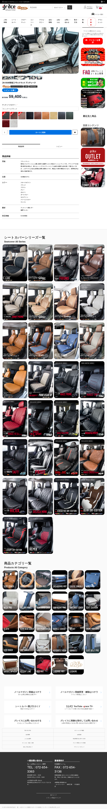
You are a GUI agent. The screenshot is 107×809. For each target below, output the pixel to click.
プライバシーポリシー (79, 747)
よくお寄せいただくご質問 (37, 764)
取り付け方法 (28, 730)
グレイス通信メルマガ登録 (79, 743)
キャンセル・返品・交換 (28, 743)
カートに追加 (40, 132)
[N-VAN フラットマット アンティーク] (40, 48)
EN (104, 1)
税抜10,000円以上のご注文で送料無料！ (17, 2)
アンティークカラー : (9, 105)
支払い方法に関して (27, 747)
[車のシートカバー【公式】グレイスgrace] (15, 7)
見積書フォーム (60, 764)
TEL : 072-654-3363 (37, 769)
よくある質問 (28, 738)
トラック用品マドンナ (53, 798)
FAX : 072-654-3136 (65, 769)
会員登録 (79, 734)
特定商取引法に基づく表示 (79, 738)
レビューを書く (10, 90)
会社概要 (28, 734)
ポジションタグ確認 (79, 730)
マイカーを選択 (94, 41)
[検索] (69, 7)
